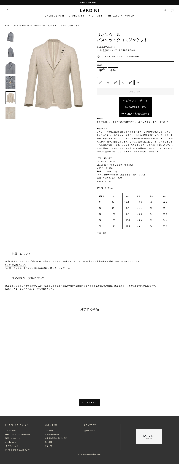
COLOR (99, 65)
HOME (8, 25)
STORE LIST (77, 15)
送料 (104, 50)
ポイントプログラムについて (17, 450)
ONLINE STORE (19, 25)
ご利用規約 (49, 430)
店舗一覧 (48, 446)
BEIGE (113, 69)
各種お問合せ (89, 430)
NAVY (102, 69)
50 (123, 82)
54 (138, 82)
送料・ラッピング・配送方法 (17, 434)
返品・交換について (13, 438)
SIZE (99, 78)
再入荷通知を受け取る (135, 107)
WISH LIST (95, 15)
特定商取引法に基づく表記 (56, 438)
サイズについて (11, 446)
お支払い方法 (11, 442)
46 (108, 82)
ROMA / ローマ (34, 25)
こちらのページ (31, 289)
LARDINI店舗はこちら (15, 264)
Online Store (55, 15)
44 (100, 82)
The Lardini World (120, 15)
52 (130, 82)
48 (115, 82)
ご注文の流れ (11, 430)
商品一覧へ (91, 402)
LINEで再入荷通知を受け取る (135, 113)
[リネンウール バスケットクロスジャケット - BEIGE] (27, 381)
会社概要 (48, 442)
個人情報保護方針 (52, 434)
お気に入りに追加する (136, 100)
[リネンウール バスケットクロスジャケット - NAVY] (23, 381)
